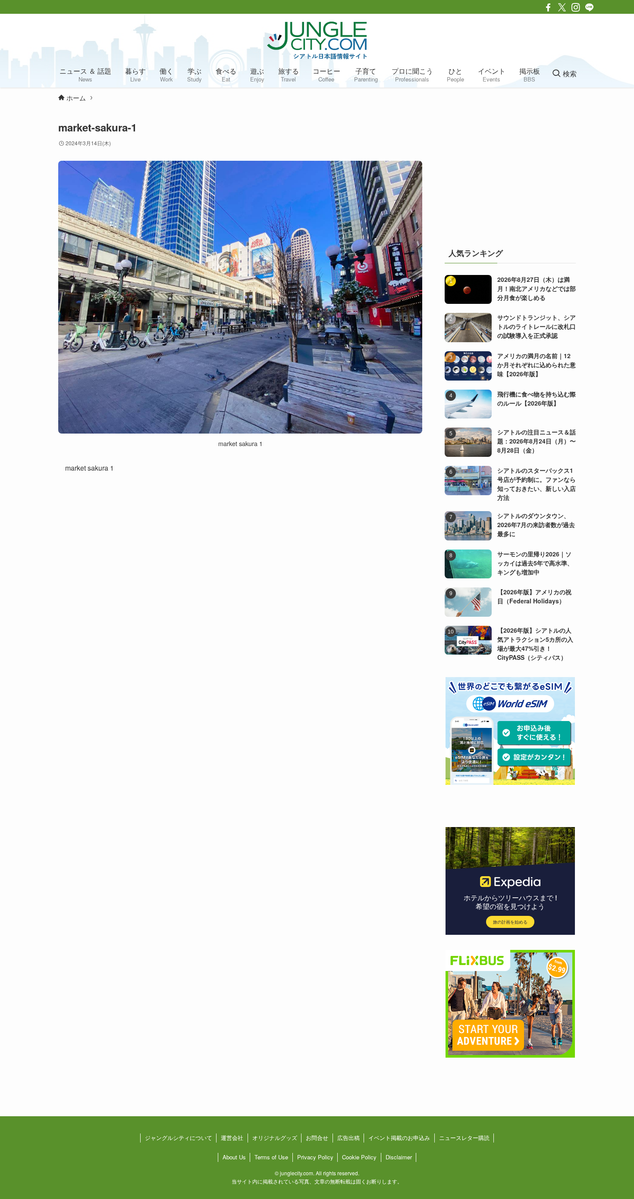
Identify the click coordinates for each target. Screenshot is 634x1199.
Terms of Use (271, 1157)
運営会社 (232, 1137)
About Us (234, 1157)
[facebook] (548, 7)
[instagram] (576, 7)
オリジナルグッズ (274, 1137)
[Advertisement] (510, 174)
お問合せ (317, 1137)
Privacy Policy (315, 1157)
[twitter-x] (562, 7)
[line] (589, 7)
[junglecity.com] (317, 40)
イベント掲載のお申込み (399, 1137)
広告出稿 (348, 1137)
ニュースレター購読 (464, 1137)
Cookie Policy (359, 1157)
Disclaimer (399, 1157)
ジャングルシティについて (178, 1137)
